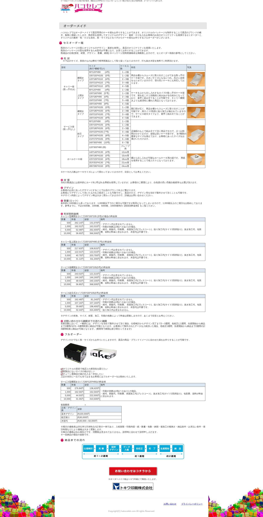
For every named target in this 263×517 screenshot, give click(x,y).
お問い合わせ (170, 504)
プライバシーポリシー (192, 504)
